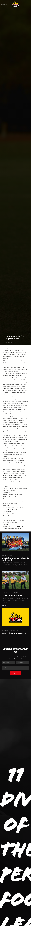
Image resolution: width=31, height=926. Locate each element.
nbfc (14, 342)
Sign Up (15, 673)
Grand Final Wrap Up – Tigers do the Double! (15, 559)
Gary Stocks (5, 592)
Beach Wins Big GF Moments (14, 633)
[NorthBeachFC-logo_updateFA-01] (15, 3)
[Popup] (29, 4)
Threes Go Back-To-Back (12, 595)
